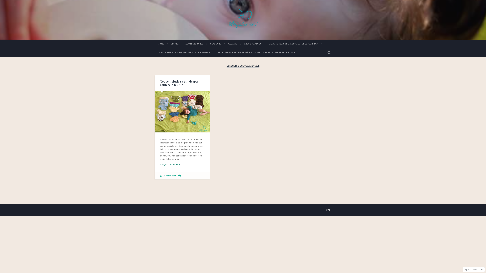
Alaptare (215, 44)
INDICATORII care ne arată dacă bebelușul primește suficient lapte (258, 52)
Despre (175, 44)
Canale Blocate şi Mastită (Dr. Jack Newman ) (184, 52)
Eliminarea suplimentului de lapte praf (293, 44)
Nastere (232, 44)
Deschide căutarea (329, 52)
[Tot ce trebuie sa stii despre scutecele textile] (182, 111)
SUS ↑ (329, 210)
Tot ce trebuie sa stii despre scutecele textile (179, 83)
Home (161, 44)
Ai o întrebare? (194, 44)
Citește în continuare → (171, 164)
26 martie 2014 (169, 176)
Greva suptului (253, 44)
